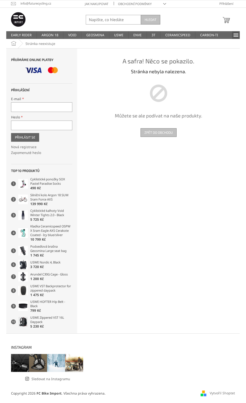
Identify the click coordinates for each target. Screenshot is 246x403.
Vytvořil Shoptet (222, 393)
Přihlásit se (25, 137)
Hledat (150, 20)
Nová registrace (24, 147)
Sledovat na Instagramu (50, 379)
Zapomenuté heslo (26, 152)
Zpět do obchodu (158, 132)
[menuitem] (21, 35)
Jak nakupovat (96, 4)
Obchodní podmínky (135, 4)
